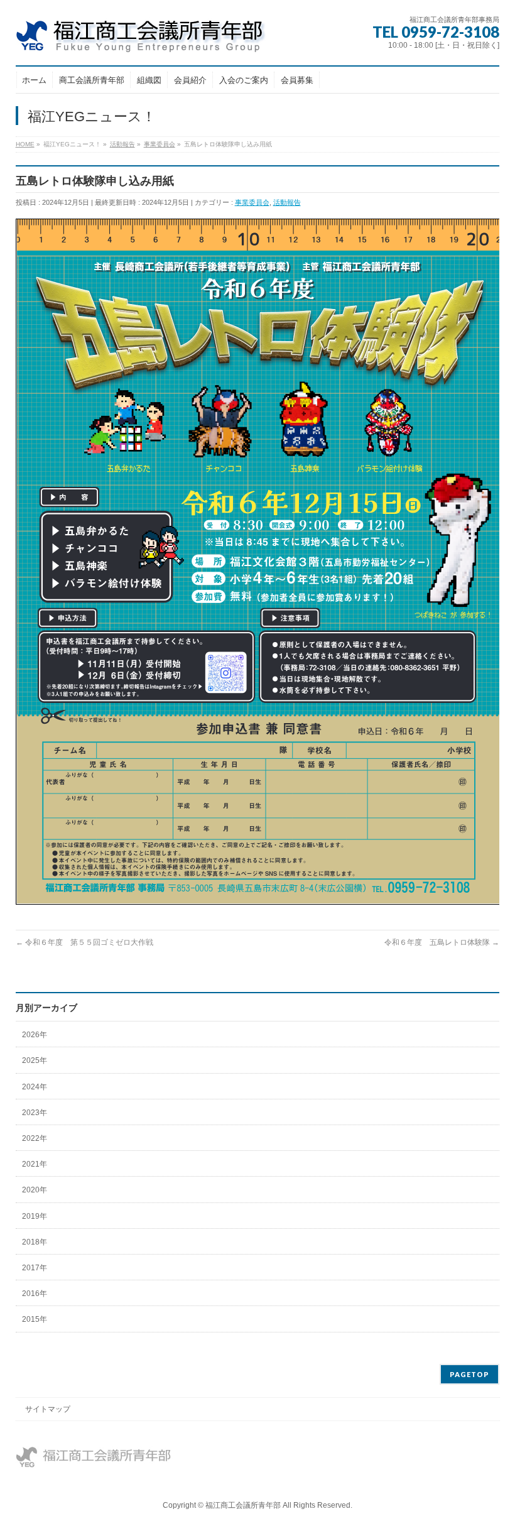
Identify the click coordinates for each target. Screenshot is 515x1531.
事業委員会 (252, 202)
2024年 (34, 1086)
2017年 (34, 1267)
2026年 (34, 1034)
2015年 (34, 1319)
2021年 (34, 1164)
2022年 (34, 1138)
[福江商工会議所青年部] (151, 38)
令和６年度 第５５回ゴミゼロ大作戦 (84, 942)
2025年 (34, 1060)
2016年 (34, 1293)
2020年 (34, 1189)
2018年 (34, 1242)
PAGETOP (469, 1374)
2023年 (34, 1112)
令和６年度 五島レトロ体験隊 (441, 942)
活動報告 (287, 202)
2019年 (34, 1216)
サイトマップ (47, 1409)
